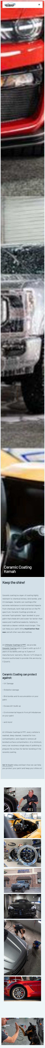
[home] (9, 5)
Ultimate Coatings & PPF (15, 645)
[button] (39, 4)
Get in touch (7, 765)
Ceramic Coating (9, 648)
